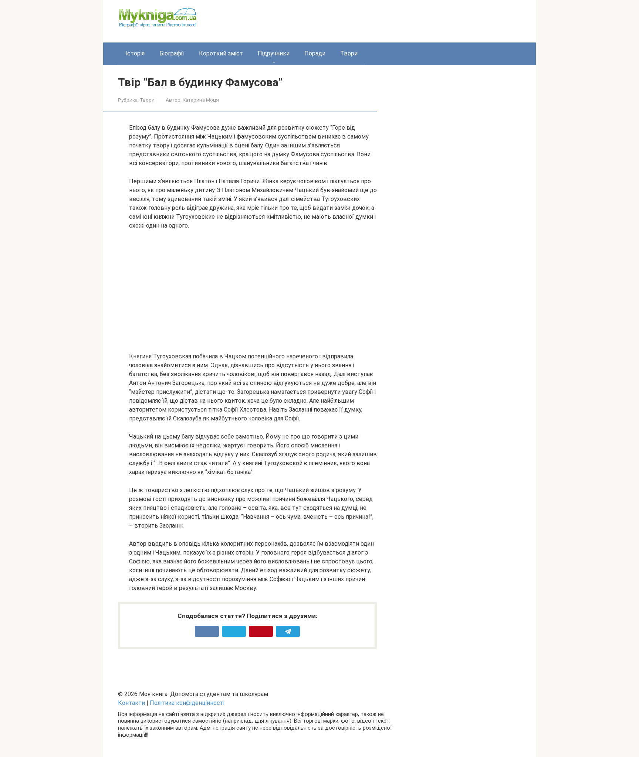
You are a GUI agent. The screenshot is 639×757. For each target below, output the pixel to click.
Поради (314, 53)
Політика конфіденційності (187, 702)
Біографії (171, 53)
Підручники (274, 53)
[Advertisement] (253, 291)
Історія (135, 53)
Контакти (131, 702)
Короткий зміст (221, 53)
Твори (349, 53)
